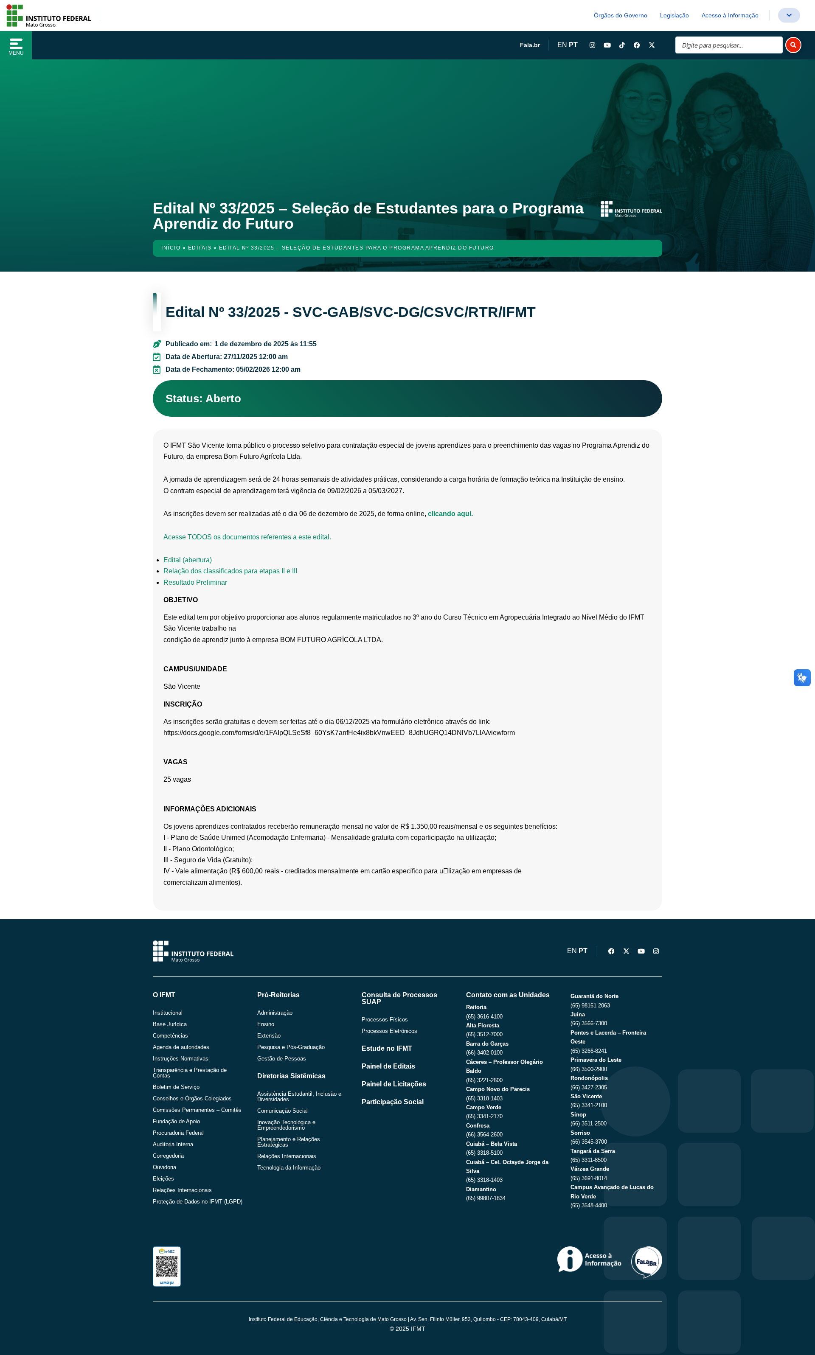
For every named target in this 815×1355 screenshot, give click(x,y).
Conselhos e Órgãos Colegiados (192, 1098)
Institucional (168, 1013)
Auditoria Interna (173, 1144)
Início (170, 248)
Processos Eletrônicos (389, 1031)
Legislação (674, 15)
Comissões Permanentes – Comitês (197, 1110)
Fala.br (530, 45)
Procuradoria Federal (178, 1133)
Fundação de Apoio (176, 1121)
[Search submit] (793, 45)
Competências (170, 1035)
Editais (200, 248)
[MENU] (16, 43)
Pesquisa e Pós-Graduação (291, 1047)
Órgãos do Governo (620, 15)
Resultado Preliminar (195, 582)
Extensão (269, 1035)
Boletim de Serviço (176, 1087)
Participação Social (393, 1101)
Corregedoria (168, 1156)
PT (573, 44)
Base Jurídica (170, 1024)
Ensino (265, 1024)
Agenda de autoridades (181, 1047)
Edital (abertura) (187, 560)
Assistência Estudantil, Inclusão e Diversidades (299, 1097)
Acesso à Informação (730, 15)
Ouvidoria (164, 1167)
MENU (16, 53)
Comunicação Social (282, 1111)
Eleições (163, 1178)
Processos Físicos (385, 1019)
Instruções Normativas (180, 1058)
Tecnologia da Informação (288, 1167)
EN (562, 44)
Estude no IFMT (387, 1048)
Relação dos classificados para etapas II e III (230, 571)
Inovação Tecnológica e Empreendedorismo (286, 1125)
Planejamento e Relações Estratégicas (288, 1142)
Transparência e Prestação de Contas (190, 1073)
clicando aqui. (450, 513)
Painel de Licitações (394, 1084)
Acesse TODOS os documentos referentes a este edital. (247, 537)
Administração (274, 1013)
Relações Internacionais (182, 1190)
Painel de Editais (388, 1066)
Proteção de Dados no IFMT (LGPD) (197, 1201)
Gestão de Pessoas (281, 1058)
